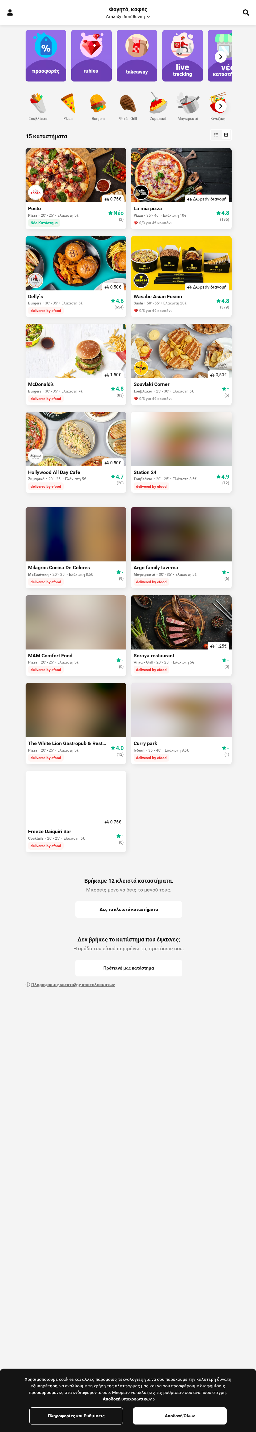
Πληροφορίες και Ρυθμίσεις (76, 1415)
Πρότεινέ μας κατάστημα (128, 967)
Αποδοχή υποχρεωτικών (127, 1398)
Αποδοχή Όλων (180, 1415)
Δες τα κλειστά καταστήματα (129, 909)
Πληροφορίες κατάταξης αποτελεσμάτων (73, 984)
